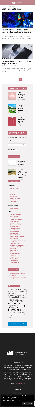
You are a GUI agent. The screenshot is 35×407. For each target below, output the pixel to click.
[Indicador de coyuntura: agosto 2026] (12, 163)
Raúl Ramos (13, 201)
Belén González (14, 195)
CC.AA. (10, 312)
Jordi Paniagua (14, 241)
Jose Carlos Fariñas (15, 243)
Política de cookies (16, 400)
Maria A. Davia (14, 250)
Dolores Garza (14, 233)
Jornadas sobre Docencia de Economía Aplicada (22, 120)
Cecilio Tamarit (14, 230)
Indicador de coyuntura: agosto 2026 (21, 162)
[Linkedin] (15, 394)
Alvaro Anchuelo (14, 221)
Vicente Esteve (5, 34)
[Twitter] (19, 394)
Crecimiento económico (16, 302)
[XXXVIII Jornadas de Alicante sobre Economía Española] (12, 108)
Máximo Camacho (15, 198)
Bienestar (21, 314)
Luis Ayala (13, 248)
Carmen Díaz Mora (15, 228)
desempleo (23, 297)
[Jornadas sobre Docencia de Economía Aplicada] (12, 121)
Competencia (20, 306)
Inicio (3, 6)
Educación (22, 289)
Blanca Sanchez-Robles (16, 224)
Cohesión (25, 310)
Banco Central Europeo (13, 316)
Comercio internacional (14, 308)
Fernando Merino (14, 188)
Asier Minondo (14, 218)
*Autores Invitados (15, 214)
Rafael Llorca (13, 255)
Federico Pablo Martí (15, 235)
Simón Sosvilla (14, 260)
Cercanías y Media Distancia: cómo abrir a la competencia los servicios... (22, 173)
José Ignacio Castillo (15, 246)
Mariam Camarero (15, 252)
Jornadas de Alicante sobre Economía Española (22, 107)
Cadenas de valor (12, 314)
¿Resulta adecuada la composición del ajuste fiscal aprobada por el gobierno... (17, 31)
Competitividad (12, 306)
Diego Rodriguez (14, 231)
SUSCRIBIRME (12, 149)
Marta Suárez (13, 196)
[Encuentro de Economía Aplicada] (12, 96)
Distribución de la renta (21, 295)
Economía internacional (17, 292)
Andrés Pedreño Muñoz (16, 223)
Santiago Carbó (14, 258)
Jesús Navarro (14, 208)
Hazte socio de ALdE (18, 324)
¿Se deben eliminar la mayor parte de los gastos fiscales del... (16, 62)
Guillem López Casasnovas (17, 236)
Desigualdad (14, 297)
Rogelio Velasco (14, 257)
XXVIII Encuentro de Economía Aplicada (21, 95)
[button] (32, 2)
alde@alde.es (21, 383)
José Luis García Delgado (17, 245)
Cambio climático (18, 312)
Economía (4, 26)
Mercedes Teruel (15, 253)
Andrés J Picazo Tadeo (16, 219)
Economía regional (13, 291)
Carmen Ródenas (15, 226)
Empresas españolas (13, 289)
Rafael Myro (13, 200)
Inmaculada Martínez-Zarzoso (18, 240)
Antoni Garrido (14, 216)
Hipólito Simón (14, 238)
